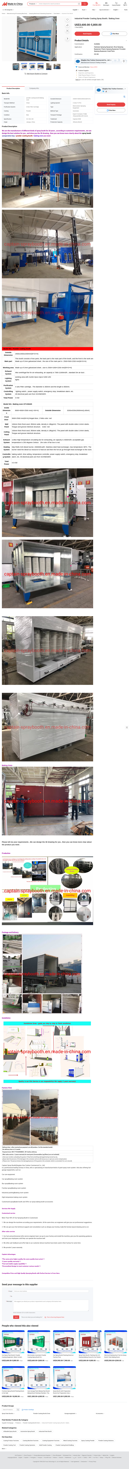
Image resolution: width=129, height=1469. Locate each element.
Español (26, 1457)
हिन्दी (90, 1457)
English (20, 1457)
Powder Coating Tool (9, 1445)
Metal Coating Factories (70, 1440)
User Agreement (75, 1461)
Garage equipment (69, 1413)
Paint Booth (57, 13)
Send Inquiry (87, 34)
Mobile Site (105, 1455)
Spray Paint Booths (7, 1413)
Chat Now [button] (115, 34)
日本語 (85, 1457)
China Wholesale (57, 1455)
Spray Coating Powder (87, 1440)
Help (93, 10)
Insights (112, 1455)
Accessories (99, 1413)
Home (3, 13)
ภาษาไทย (95, 1457)
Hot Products (18, 1455)
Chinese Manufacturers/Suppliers (42, 1455)
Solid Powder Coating (45, 1445)
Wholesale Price (67, 1455)
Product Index (97, 1455)
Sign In (78, 80)
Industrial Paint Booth (67, 13)
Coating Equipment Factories (50, 1440)
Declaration (84, 1461)
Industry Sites (76, 1455)
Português (33, 1457)
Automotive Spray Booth (27, 1431)
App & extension (104, 10)
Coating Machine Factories (30, 1440)
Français (40, 1457)
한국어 (79, 1457)
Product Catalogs (28, 1409)
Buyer (83, 10)
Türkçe (101, 1457)
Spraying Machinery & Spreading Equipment (40, 13)
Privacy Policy (92, 1461)
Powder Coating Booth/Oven (41, 1413)
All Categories (8, 10)
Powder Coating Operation (27, 1445)
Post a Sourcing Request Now (54, 1317)
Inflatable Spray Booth (10, 1431)
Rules (125, 10)
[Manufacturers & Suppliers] (12, 4)
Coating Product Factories (11, 1440)
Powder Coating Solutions (106, 1440)
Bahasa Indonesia (116, 1457)
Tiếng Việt (107, 1457)
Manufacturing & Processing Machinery (17, 13)
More (3, 1448)
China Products (28, 1455)
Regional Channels (87, 1455)
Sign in (125, 5)
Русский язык (47, 1457)
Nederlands (68, 1457)
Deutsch (61, 1457)
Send (16, 1317)
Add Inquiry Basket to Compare (37, 74)
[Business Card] (124, 96)
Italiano (55, 1457)
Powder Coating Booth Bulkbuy (65, 1445)
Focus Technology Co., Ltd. (52, 1461)
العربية (74, 1457)
